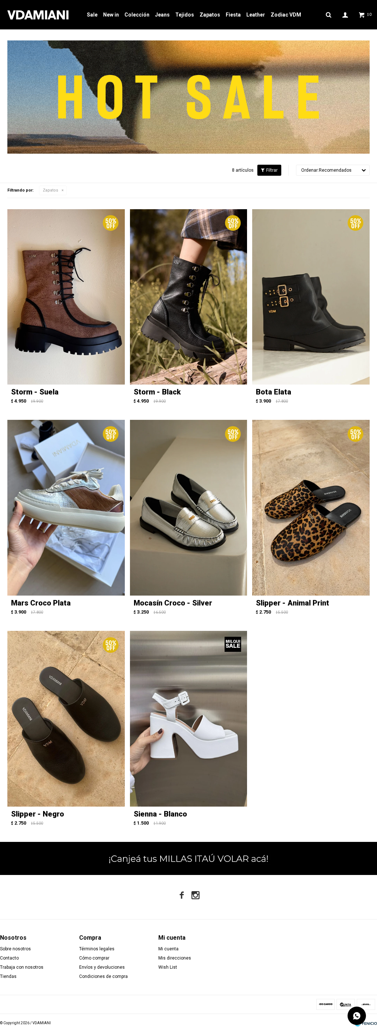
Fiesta (233, 15)
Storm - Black (157, 392)
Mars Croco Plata (41, 603)
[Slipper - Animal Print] (311, 508)
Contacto (9, 958)
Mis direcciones (174, 958)
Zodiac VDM (286, 15)
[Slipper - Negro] (66, 719)
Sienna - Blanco (160, 814)
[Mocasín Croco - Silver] (188, 508)
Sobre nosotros (15, 948)
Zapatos (210, 15)
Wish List (167, 967)
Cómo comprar (94, 958)
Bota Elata (273, 392)
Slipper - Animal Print (292, 603)
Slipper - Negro (37, 814)
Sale (92, 15)
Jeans (162, 15)
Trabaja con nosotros (21, 967)
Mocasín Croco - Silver (173, 603)
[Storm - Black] (188, 297)
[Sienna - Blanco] (188, 719)
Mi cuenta (168, 948)
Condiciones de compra (103, 976)
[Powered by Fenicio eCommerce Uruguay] (366, 1023)
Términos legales (96, 948)
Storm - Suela (35, 392)
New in (111, 15)
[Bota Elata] (311, 297)
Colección (136, 15)
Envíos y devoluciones (102, 967)
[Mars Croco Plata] (66, 508)
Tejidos (184, 15)
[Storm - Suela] (66, 297)
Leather (255, 15)
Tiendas (8, 976)
